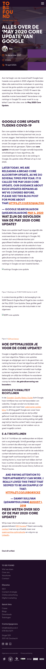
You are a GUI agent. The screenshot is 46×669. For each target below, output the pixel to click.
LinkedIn (5, 535)
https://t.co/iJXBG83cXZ (23, 492)
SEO (4, 589)
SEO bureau (21, 526)
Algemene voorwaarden (10, 653)
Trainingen (6, 618)
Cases (4, 608)
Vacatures (6, 575)
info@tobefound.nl (10, 628)
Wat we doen (7, 569)
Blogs (4, 611)
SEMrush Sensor (13, 339)
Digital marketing (9, 598)
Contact (5, 579)
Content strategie (9, 592)
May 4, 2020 (35, 213)
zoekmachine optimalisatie (13, 532)
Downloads (7, 615)
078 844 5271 (7, 631)
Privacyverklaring (26, 653)
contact (5, 529)
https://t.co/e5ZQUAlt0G (26, 203)
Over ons (6, 572)
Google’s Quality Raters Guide (20, 398)
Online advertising (10, 595)
